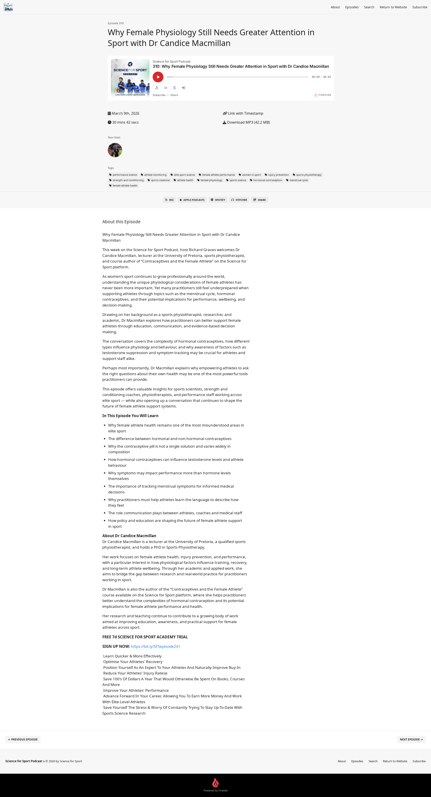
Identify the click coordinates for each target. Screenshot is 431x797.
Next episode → (411, 739)
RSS (171, 199)
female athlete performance (218, 174)
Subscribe (419, 7)
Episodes (352, 7)
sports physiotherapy (308, 174)
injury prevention (278, 174)
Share (262, 199)
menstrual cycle (298, 180)
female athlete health (124, 185)
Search (369, 7)
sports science (237, 180)
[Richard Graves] (115, 151)
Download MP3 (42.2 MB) (248, 122)
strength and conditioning (128, 180)
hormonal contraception (267, 180)
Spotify (220, 199)
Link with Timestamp (245, 113)
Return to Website (393, 7)
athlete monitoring (155, 174)
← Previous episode (23, 739)
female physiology (211, 180)
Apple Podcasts (194, 199)
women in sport (251, 174)
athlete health (184, 180)
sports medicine (160, 180)
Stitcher (241, 199)
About (335, 7)
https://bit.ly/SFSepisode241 (155, 646)
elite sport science (184, 174)
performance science (124, 174)
